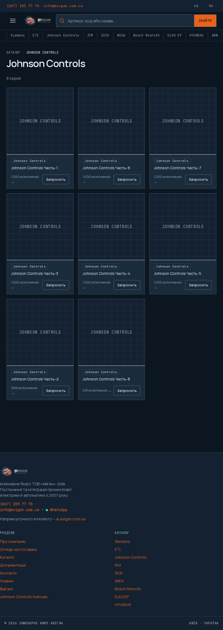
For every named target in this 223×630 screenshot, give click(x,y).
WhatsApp (56, 509)
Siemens (18, 35)
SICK (105, 35)
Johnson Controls (63, 35)
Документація (13, 565)
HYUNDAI (197, 35)
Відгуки (6, 588)
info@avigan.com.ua (63, 6)
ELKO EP (175, 35)
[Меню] (13, 20)
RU (211, 6)
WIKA (121, 35)
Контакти (8, 573)
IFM (90, 35)
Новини (7, 580)
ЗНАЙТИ (205, 21)
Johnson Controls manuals (24, 596)
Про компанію (13, 541)
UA (196, 6)
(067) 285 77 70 (23, 6)
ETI (36, 35)
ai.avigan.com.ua (70, 518)
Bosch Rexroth (146, 35)
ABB (215, 35)
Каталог (14, 52)
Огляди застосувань (18, 549)
